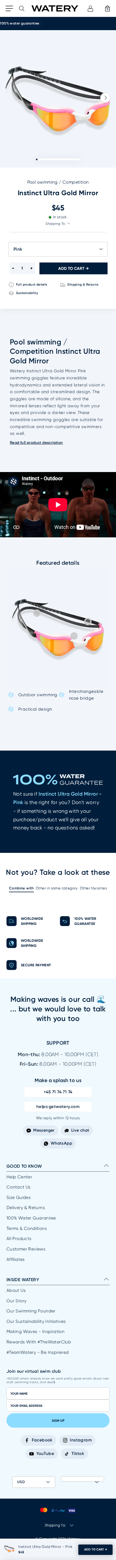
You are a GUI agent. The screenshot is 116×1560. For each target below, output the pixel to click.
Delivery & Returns (25, 1207)
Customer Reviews (25, 1249)
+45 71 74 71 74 (58, 1091)
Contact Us (18, 1187)
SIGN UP (58, 1421)
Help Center (19, 1177)
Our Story (16, 1300)
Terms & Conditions (26, 1228)
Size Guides (18, 1197)
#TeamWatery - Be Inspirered (37, 1352)
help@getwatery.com (58, 1106)
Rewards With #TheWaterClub (38, 1342)
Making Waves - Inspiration (35, 1331)
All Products (19, 1238)
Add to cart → (95, 1549)
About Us (16, 1290)
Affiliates (15, 1259)
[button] (105, 98)
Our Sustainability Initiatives (36, 1321)
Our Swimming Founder (30, 1311)
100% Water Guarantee (31, 1218)
